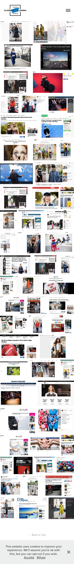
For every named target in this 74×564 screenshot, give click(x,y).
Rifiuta (41, 557)
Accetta (29, 557)
